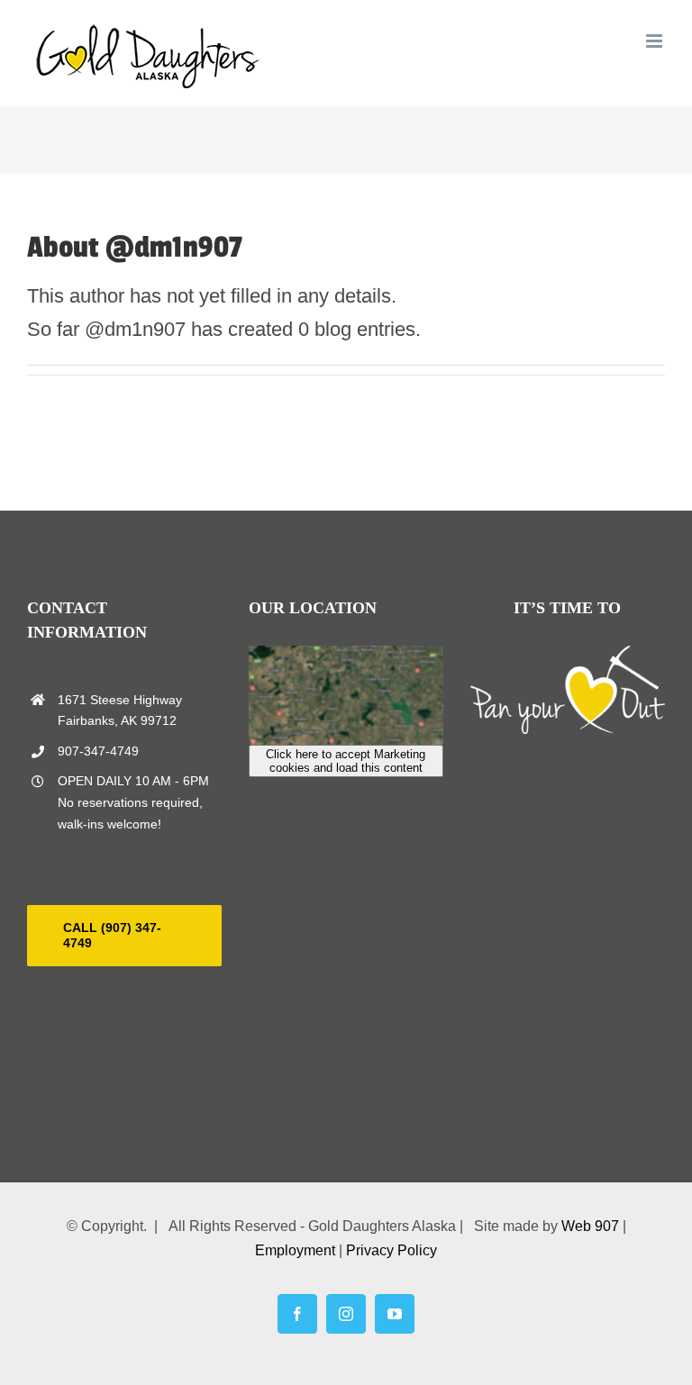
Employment (295, 1250)
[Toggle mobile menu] (655, 41)
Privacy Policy (391, 1250)
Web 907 (590, 1226)
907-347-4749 (98, 751)
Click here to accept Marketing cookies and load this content (345, 760)
